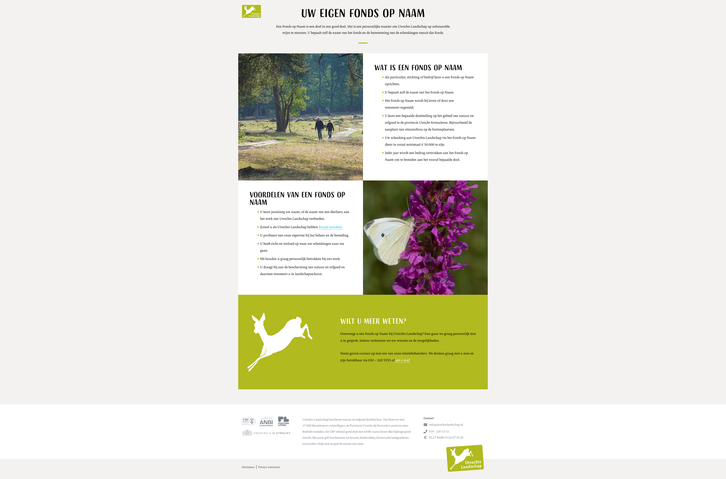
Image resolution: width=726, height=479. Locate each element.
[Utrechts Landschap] (251, 11)
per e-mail (403, 360)
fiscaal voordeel (330, 227)
